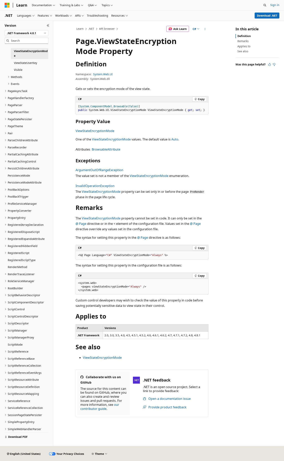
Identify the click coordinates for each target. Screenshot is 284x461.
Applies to (243, 46)
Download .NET (267, 15)
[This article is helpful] (269, 64)
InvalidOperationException (95, 186)
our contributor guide (99, 407)
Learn (80, 28)
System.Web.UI (103, 74)
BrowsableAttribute (106, 149)
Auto (174, 139)
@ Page (81, 224)
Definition (244, 36)
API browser (107, 28)
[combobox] (26, 33)
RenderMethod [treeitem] (17, 267)
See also (242, 51)
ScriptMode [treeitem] (15, 344)
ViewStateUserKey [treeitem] (25, 63)
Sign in (274, 5)
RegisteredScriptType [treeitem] (22, 260)
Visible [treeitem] (18, 70)
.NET (91, 28)
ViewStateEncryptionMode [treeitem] (31, 53)
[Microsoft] (7, 5)
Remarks (243, 41)
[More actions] (205, 29)
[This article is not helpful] (274, 64)
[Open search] (265, 5)
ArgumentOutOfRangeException (99, 170)
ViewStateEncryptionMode (95, 131)
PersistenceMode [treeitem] (19, 175)
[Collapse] (48, 25)
